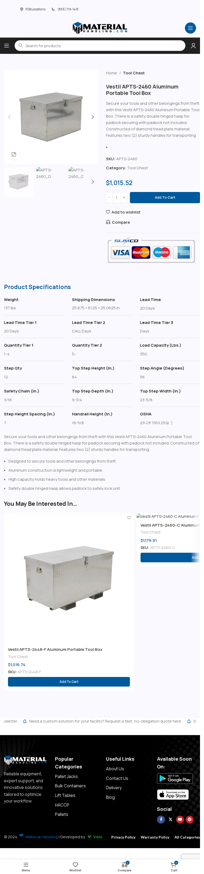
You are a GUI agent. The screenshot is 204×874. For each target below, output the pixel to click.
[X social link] (171, 820)
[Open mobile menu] (190, 28)
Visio (97, 836)
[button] (9, 117)
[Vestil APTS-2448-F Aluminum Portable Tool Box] (69, 578)
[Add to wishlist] (129, 518)
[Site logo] (100, 27)
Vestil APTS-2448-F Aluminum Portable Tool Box (55, 649)
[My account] (193, 45)
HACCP (62, 805)
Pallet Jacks (66, 776)
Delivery (114, 788)
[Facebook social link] (161, 820)
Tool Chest (134, 73)
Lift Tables (65, 795)
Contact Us (117, 778)
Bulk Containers (70, 786)
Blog (110, 797)
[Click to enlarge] (14, 154)
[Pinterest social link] (190, 820)
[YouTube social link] (180, 820)
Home (111, 73)
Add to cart (165, 197)
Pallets (61, 814)
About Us (115, 769)
